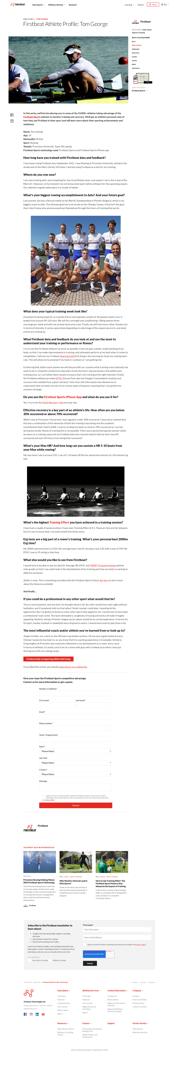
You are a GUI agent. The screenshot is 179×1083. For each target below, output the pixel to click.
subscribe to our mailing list (73, 666)
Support (111, 1023)
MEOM (105, 1050)
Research (73, 5)
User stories (147, 30)
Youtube (43, 1014)
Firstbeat (145, 21)
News (134, 64)
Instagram (31, 1014)
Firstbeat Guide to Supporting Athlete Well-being (48, 659)
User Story (28, 19)
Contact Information (117, 990)
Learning (128, 5)
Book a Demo (113, 999)
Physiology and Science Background (92, 1030)
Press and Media (139, 999)
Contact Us (112, 996)
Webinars (135, 49)
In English (135, 982)
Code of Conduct (140, 1006)
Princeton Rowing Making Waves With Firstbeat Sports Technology (39, 881)
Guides (134, 57)
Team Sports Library (65, 1029)
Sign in (60, 1013)
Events (134, 60)
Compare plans (63, 1003)
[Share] (12, 121)
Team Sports (37, 5)
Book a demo (62, 1010)
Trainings (136, 68)
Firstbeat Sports (31, 116)
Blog (134, 41)
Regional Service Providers (89, 1007)
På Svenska (151, 982)
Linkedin (37, 1014)
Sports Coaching (139, 33)
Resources (62, 1023)
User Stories (137, 45)
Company (137, 990)
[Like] (12, 115)
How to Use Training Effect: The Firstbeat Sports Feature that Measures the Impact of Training (111, 884)
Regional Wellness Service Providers (115, 1010)
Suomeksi (143, 982)
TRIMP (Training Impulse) (103, 565)
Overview (61, 996)
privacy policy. (50, 800)
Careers (136, 996)
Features (61, 999)
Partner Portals (139, 1023)
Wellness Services (55, 5)
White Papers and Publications (89, 1035)
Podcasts (135, 53)
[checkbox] (52, 960)
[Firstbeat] (17, 4)
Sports (66, 877)
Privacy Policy (138, 1003)
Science (141, 5)
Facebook (25, 1014)
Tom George (42, 19)
